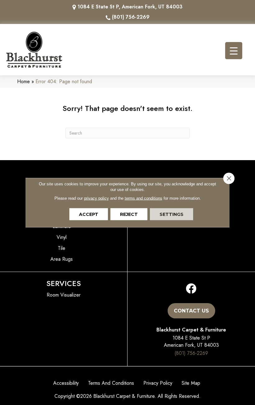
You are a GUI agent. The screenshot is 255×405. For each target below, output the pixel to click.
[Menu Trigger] (233, 50)
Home (23, 81)
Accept (88, 214)
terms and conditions (143, 198)
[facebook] (191, 289)
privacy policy (96, 198)
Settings (171, 214)
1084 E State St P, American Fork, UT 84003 (130, 6)
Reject (129, 214)
